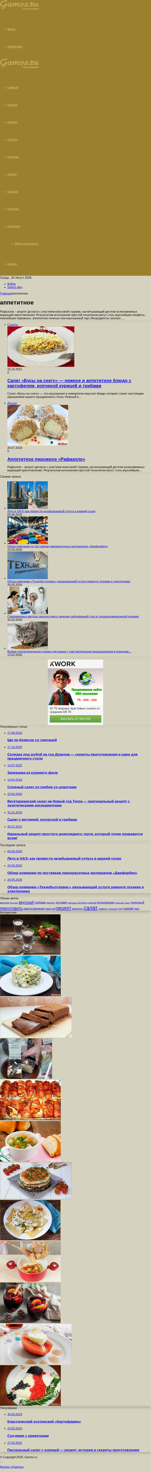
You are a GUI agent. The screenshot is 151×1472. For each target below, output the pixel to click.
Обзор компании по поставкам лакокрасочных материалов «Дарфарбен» (57, 546)
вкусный (26, 902)
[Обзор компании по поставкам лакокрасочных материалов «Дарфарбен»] (27, 543)
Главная (5, 293)
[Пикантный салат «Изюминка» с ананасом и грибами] (30, 995)
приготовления (34, 908)
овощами (119, 903)
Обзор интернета (26, 243)
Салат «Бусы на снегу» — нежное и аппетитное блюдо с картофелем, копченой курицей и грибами (69, 383)
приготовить (11, 908)
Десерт (12, 174)
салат (91, 908)
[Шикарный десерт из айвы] (36, 1363)
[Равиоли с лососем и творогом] (30, 1239)
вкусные (14, 903)
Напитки (13, 209)
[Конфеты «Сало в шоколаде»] (26, 1077)
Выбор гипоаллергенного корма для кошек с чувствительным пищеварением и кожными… (69, 651)
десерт (51, 902)
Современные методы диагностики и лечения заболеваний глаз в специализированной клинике (73, 616)
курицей (92, 903)
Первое (12, 105)
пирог (127, 903)
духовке (61, 902)
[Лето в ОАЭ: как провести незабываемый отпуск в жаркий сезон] (27, 508)
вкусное (4, 902)
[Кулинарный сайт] (19, 9)
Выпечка (13, 157)
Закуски (12, 191)
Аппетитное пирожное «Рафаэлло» (46, 459)
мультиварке (106, 902)
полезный (137, 902)
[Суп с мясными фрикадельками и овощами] (30, 1160)
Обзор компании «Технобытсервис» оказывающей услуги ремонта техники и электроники (68, 581)
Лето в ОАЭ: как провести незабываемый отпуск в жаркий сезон (51, 511)
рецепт (63, 908)
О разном (13, 226)
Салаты (12, 139)
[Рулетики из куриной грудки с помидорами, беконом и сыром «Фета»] (30, 1119)
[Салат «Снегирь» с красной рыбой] (30, 1404)
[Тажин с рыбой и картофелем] (30, 1280)
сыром (128, 908)
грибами (40, 902)
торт (136, 908)
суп (120, 908)
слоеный (112, 909)
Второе (12, 122)
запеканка (72, 903)
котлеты (82, 902)
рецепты (77, 908)
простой (50, 908)
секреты (102, 908)
